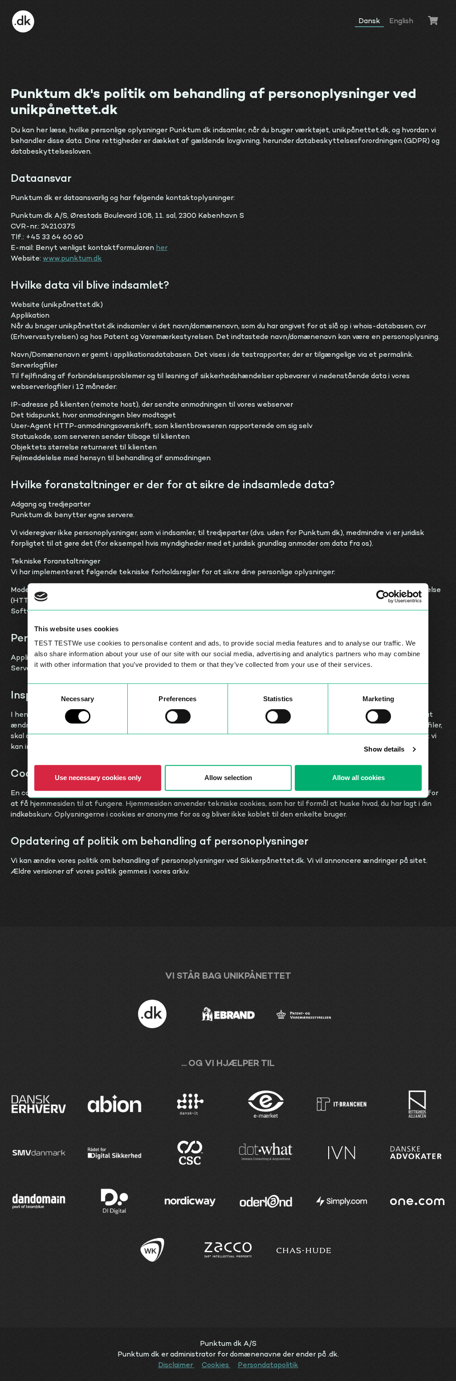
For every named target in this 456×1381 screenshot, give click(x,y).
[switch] (178, 716)
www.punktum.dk (72, 258)
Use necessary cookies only (98, 777)
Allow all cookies (358, 777)
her (161, 247)
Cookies (216, 1365)
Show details (384, 749)
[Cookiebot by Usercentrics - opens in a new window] (383, 596)
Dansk (369, 20)
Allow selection (228, 777)
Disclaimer (176, 1365)
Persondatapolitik (268, 1365)
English (401, 20)
